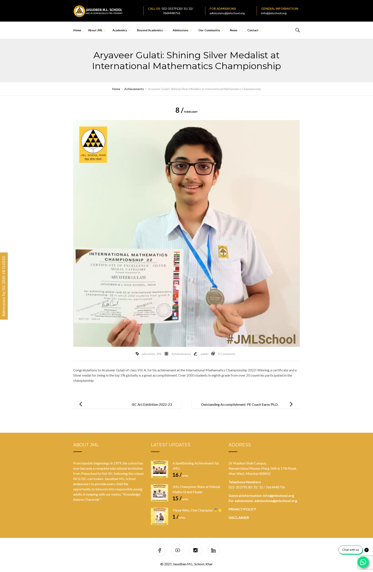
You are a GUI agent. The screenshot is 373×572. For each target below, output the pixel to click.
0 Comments (226, 354)
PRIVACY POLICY (242, 509)
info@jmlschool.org (274, 13)
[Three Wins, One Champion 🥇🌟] (159, 516)
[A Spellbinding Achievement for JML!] (159, 469)
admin (205, 354)
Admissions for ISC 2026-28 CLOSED (4, 286)
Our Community (209, 30)
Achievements (181, 354)
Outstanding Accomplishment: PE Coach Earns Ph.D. (239, 404)
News (233, 30)
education (148, 354)
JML (159, 354)
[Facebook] (160, 550)
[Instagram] (195, 550)
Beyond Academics (150, 30)
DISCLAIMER (239, 517)
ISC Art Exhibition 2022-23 (152, 404)
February (186, 111)
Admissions (180, 30)
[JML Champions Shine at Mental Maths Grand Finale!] (159, 492)
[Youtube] (177, 550)
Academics (119, 30)
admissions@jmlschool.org (227, 13)
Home (77, 30)
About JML (95, 30)
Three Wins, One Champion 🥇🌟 (197, 510)
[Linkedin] (213, 550)
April (180, 475)
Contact (252, 30)
